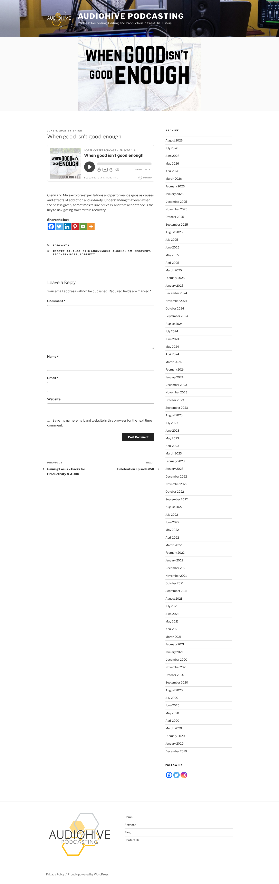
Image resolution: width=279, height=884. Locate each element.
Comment (56, 301)
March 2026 (173, 178)
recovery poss (65, 254)
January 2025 (174, 285)
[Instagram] (184, 775)
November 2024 (176, 301)
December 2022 (176, 476)
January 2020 (174, 743)
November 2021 (176, 575)
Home (129, 817)
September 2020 (176, 682)
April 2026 (172, 171)
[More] (91, 226)
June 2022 (172, 522)
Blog (128, 832)
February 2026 (175, 186)
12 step (59, 251)
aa (69, 251)
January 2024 (174, 377)
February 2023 (175, 461)
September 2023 (176, 407)
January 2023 (174, 468)
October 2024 (174, 308)
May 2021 (172, 621)
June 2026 (172, 155)
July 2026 (171, 148)
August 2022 (173, 507)
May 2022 (172, 529)
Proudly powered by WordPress (88, 874)
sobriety (87, 254)
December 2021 (176, 568)
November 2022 (176, 484)
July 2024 (171, 331)
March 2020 (173, 728)
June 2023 (172, 430)
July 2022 (171, 514)
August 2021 (173, 598)
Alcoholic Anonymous (92, 251)
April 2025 (172, 262)
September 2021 (176, 590)
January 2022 (174, 560)
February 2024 (175, 369)
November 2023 (176, 392)
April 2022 (172, 537)
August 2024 (174, 323)
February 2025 (175, 277)
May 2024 (172, 346)
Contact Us (132, 840)
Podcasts (61, 245)
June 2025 (172, 247)
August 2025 (174, 232)
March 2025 (173, 270)
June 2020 (172, 705)
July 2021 (171, 606)
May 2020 (172, 713)
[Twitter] (59, 226)
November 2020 (176, 667)
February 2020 (175, 736)
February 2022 (174, 552)
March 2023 (173, 453)
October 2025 (174, 216)
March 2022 (173, 545)
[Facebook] (51, 226)
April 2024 (172, 354)
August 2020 (174, 690)
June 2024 (172, 339)
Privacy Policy (55, 874)
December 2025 (176, 201)
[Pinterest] (75, 226)
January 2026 (174, 194)
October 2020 (174, 675)
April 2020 (172, 720)
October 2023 (174, 400)
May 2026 (172, 163)
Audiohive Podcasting (131, 16)
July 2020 (171, 697)
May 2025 (172, 255)
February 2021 (174, 644)
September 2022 (176, 499)
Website (53, 399)
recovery (142, 251)
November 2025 (176, 209)
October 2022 (174, 491)
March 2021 (173, 636)
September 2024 (176, 316)
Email (52, 378)
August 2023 (174, 415)
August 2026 (174, 140)
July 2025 (171, 239)
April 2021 (172, 629)
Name (53, 356)
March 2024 (173, 362)
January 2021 (174, 652)
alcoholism (123, 251)
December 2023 (176, 384)
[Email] (83, 226)
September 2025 (176, 224)
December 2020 (176, 659)
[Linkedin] (67, 226)
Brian (77, 130)
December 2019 (176, 751)
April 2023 (172, 446)
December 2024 (176, 293)
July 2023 (171, 423)
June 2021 (172, 614)
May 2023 (172, 438)
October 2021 (174, 583)
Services (130, 824)
